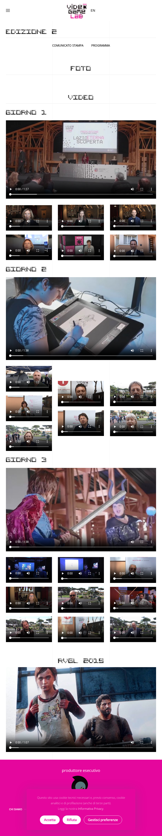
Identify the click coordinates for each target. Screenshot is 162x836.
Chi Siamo (15, 809)
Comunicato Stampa (67, 45)
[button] (8, 10)
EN (93, 10)
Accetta (50, 819)
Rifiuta (72, 819)
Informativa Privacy (90, 809)
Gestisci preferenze (103, 819)
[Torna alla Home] (77, 10)
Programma (100, 45)
